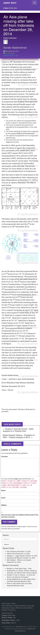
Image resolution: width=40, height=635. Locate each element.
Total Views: (6, 623)
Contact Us (11, 610)
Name (3, 490)
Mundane (21, 409)
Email (3, 498)
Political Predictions (20, 606)
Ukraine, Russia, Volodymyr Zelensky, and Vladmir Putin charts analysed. (22, 572)
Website (3, 505)
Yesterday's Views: (9, 620)
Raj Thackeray (12, 551)
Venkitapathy (11, 571)
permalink (5, 411)
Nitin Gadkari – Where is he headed (19, 560)
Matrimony (19, 608)
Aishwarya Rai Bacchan (15, 558)
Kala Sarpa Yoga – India (23, 568)
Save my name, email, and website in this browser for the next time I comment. (19, 516)
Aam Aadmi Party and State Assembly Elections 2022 (21, 580)
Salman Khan (11, 553)
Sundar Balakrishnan (15, 47)
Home (4, 606)
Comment (4, 456)
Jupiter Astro (19, 626)
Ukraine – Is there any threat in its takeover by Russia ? (21, 576)
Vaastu (12, 608)
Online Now (10, 8)
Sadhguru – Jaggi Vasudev (16, 556)
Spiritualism (5, 608)
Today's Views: (7, 617)
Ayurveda (31, 606)
